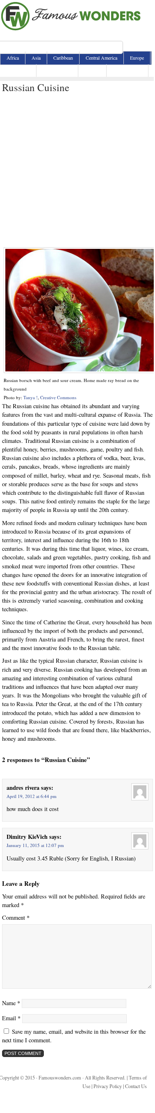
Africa (13, 57)
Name (11, 1003)
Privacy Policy (107, 1086)
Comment (16, 917)
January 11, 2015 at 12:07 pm (35, 845)
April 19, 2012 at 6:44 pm (32, 796)
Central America (101, 57)
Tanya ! (30, 397)
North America (57, 70)
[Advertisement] (77, 170)
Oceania (92, 70)
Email (11, 1018)
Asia (36, 57)
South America (127, 70)
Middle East (18, 70)
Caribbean (63, 57)
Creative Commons (58, 397)
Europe (137, 57)
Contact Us (136, 1086)
